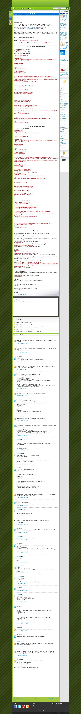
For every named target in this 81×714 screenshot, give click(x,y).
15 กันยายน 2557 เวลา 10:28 (22, 532)
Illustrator (63, 114)
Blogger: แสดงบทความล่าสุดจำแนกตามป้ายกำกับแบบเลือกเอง (28, 324)
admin (18, 627)
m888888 (18, 641)
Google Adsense (64, 103)
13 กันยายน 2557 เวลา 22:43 (22, 505)
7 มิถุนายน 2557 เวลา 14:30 (22, 413)
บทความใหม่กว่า (18, 698)
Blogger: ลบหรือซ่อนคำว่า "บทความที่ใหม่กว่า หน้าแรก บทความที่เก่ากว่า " (30, 331)
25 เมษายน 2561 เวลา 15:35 (22, 663)
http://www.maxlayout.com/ (30, 28)
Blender (62, 86)
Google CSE (63, 105)
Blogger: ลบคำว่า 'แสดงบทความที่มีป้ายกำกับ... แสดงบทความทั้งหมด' (63, 34)
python (62, 123)
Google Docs (63, 107)
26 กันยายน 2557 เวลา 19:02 (22, 590)
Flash (62, 99)
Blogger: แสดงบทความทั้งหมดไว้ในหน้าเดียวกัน (63, 24)
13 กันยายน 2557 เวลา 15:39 (22, 497)
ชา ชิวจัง (18, 659)
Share (10, 12)
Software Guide (64, 133)
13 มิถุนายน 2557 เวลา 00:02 (22, 420)
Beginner (29, 8)
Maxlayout (59, 712)
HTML (62, 112)
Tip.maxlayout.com (56, 703)
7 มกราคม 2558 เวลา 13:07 (22, 630)
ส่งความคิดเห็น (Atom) (23, 700)
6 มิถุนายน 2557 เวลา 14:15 (22, 395)
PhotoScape (63, 118)
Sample (62, 131)
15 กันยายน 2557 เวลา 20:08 (22, 562)
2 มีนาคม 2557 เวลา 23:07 (22, 388)
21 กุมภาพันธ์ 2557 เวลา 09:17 (22, 352)
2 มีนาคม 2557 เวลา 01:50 (22, 369)
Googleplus (63, 109)
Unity (62, 140)
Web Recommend (63, 143)
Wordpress (63, 148)
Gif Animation (64, 101)
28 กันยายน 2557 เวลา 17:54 (22, 601)
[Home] (13, 8)
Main (33, 705)
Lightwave (63, 116)
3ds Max (63, 85)
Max (17, 356)
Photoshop (63, 120)
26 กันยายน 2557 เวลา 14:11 (22, 583)
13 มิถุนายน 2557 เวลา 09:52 (22, 435)
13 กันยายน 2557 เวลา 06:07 (22, 489)
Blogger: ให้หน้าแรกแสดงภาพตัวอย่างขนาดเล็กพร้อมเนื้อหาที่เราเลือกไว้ (29, 326)
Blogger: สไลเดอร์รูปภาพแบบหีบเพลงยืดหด (24, 322)
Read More (63, 125)
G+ (17, 8)
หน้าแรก (35, 698)
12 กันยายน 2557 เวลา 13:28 (22, 464)
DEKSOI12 (19, 416)
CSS (62, 90)
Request (24, 294)
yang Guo (19, 566)
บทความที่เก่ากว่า (53, 698)
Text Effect (63, 134)
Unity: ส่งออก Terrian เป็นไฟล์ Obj (64, 60)
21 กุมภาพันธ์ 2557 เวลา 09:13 (22, 343)
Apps (33, 706)
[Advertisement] (45, 3)
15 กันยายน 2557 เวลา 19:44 (22, 552)
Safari (62, 129)
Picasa (62, 122)
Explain (62, 94)
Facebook (63, 96)
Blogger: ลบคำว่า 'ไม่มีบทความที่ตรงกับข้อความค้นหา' (63, 38)
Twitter (62, 138)
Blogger (20, 294)
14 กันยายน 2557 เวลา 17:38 (22, 524)
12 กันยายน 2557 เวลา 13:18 (22, 449)
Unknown (19, 338)
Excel (62, 92)
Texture (62, 136)
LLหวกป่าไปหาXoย (20, 392)
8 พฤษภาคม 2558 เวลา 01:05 (22, 646)
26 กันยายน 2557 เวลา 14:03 (22, 572)
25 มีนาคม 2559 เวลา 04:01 (22, 655)
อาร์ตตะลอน (19, 439)
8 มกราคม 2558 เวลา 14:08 (22, 637)
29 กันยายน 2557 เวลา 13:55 (22, 623)
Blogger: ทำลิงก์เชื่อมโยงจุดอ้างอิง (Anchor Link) (25, 329)
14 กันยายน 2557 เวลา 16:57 (22, 514)
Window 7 (63, 145)
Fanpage (22, 8)
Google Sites (63, 110)
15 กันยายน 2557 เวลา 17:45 (22, 539)
